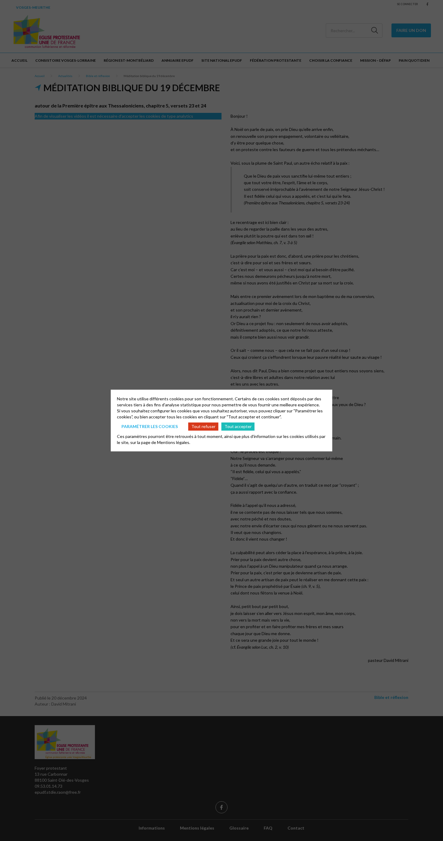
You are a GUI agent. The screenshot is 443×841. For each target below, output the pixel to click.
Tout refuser (203, 426)
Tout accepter (238, 426)
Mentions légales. (173, 442)
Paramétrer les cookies (149, 426)
